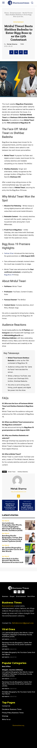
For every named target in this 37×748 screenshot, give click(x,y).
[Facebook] (11, 52)
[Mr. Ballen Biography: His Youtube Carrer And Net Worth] (30, 548)
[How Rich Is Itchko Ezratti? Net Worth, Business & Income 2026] (30, 559)
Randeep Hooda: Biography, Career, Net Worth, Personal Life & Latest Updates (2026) (12, 538)
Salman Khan (9, 253)
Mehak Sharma (12, 44)
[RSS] (22, 591)
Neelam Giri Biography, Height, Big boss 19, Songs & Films (27, 506)
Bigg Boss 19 (9, 275)
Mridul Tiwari (12, 471)
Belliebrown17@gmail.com (23, 623)
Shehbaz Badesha (23, 471)
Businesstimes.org (18, 725)
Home (6, 13)
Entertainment (15, 13)
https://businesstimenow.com (18, 491)
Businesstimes (8, 606)
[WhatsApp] (26, 52)
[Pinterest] (21, 52)
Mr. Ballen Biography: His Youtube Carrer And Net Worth (12, 549)
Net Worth (5, 520)
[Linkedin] (18, 496)
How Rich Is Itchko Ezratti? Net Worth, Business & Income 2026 (12, 560)
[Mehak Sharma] (18, 480)
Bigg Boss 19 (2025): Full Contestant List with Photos (10, 506)
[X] (16, 52)
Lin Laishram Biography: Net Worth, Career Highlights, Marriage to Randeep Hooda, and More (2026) (12, 526)
